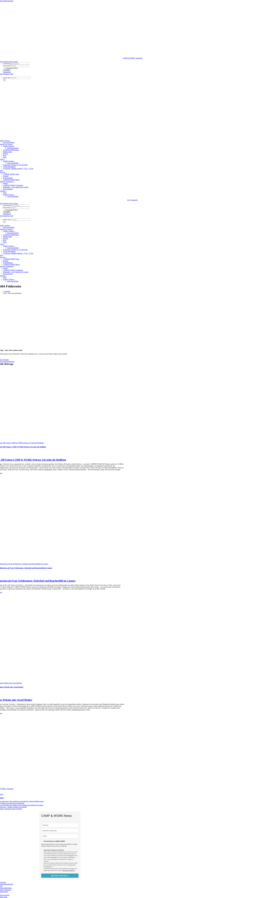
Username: (6, 63)
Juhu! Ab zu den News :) (60, 876)
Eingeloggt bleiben (11, 68)
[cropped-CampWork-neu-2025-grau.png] (132, 56)
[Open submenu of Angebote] (6, 191)
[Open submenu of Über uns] (6, 257)
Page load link (4, 895)
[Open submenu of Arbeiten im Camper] (13, 229)
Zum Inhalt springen (6, 1)
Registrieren (7, 72)
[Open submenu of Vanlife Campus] (10, 141)
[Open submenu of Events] (4, 244)
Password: (6, 66)
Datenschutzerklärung (68, 870)
